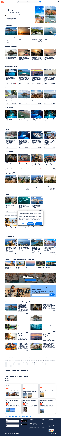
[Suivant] (55, 35)
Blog (42, 423)
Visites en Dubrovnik (25, 416)
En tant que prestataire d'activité (51, 421)
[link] (11, 35)
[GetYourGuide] (2, 1)
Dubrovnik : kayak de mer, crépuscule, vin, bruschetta (29, 385)
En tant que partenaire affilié (51, 426)
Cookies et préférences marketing (34, 424)
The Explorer (43, 427)
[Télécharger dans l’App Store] (24, 424)
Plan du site (31, 428)
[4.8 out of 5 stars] (7, 382)
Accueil (6, 416)
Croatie (10, 416)
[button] (11, 35)
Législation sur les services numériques (34, 427)
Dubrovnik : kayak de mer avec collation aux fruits (47, 384)
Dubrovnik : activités (18, 416)
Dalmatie (13, 416)
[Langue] (55, 1)
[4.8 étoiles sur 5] (7, 17)
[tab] (12, 358)
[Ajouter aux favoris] (16, 28)
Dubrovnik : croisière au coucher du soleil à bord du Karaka (13, 385)
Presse (43, 424)
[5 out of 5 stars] (13, 402)
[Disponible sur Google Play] (24, 421)
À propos (43, 420)
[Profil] (58, 1)
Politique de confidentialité (33, 423)
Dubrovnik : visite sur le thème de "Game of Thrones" (29, 401)
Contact (31, 420)
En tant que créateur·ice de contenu (52, 423)
